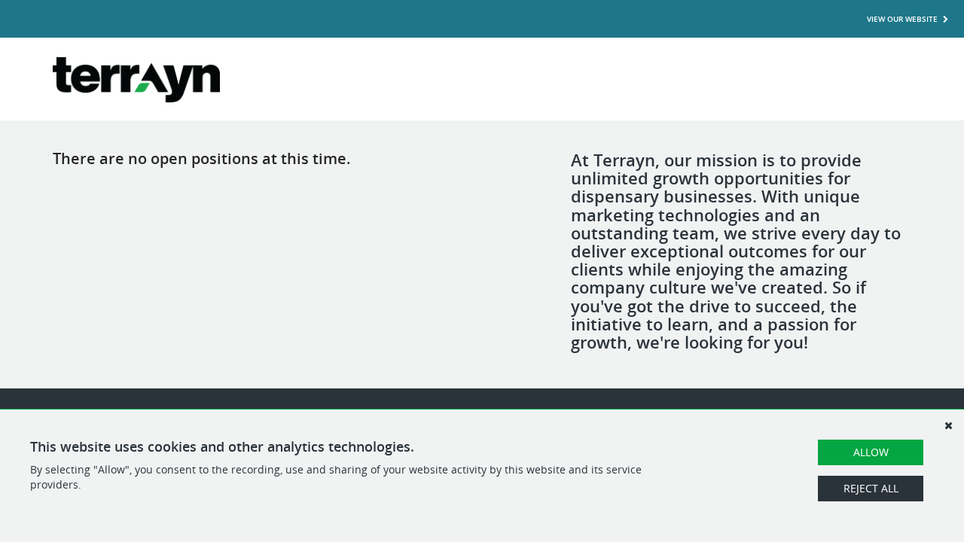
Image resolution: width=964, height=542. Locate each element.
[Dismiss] (948, 425)
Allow (871, 452)
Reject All (871, 488)
